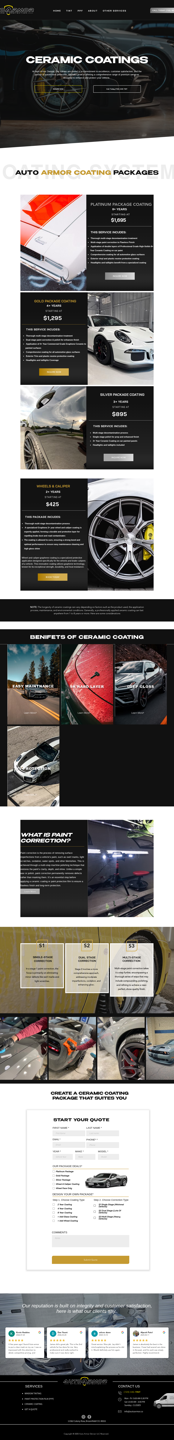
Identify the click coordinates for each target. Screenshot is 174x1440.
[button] (114, 10)
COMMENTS (59, 1232)
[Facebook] (89, 1417)
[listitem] (33, 684)
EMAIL (56, 1139)
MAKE (78, 1151)
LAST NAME (93, 1128)
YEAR (56, 1151)
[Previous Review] (2, 1342)
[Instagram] (83, 1417)
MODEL (102, 1151)
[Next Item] (169, 1048)
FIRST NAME (60, 1128)
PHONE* (91, 1139)
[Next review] (171, 1342)
